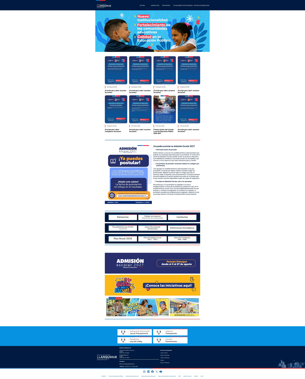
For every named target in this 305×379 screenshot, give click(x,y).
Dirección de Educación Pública (116, 376)
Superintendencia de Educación (148, 376)
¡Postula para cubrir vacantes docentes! (115, 91)
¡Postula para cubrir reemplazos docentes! (113, 130)
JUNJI (201, 376)
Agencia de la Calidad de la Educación (167, 376)
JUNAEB (196, 376)
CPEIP (179, 376)
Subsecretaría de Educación (132, 376)
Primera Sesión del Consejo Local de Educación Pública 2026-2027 (163, 131)
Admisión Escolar (187, 376)
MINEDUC (104, 376)
